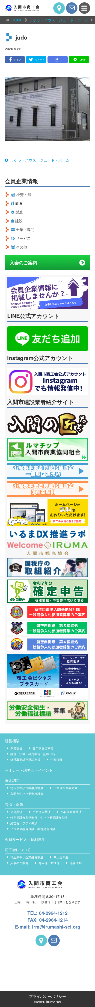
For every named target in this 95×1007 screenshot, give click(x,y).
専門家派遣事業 (43, 748)
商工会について (18, 849)
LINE (82, 59)
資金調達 (12, 780)
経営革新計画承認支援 (25, 759)
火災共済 (16, 812)
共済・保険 (14, 804)
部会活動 (76, 863)
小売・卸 (23, 194)
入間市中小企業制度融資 (26, 793)
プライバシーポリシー (47, 996)
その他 (21, 247)
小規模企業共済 (71, 812)
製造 (19, 212)
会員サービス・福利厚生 (25, 839)
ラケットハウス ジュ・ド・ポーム (39, 160)
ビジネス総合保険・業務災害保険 (32, 829)
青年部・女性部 (49, 863)
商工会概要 (60, 857)
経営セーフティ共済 (23, 823)
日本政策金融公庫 (65, 788)
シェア (17, 59)
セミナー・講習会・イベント (29, 770)
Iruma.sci (53, 1001)
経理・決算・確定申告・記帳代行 (32, 754)
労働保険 (56, 759)
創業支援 (16, 748)
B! (57, 59)
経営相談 (12, 740)
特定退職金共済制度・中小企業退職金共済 (38, 817)
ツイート (40, 59)
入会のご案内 (23, 262)
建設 (19, 220)
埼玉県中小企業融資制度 (26, 788)
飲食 (19, 203)
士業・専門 (25, 229)
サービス (23, 238)
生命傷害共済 (41, 812)
